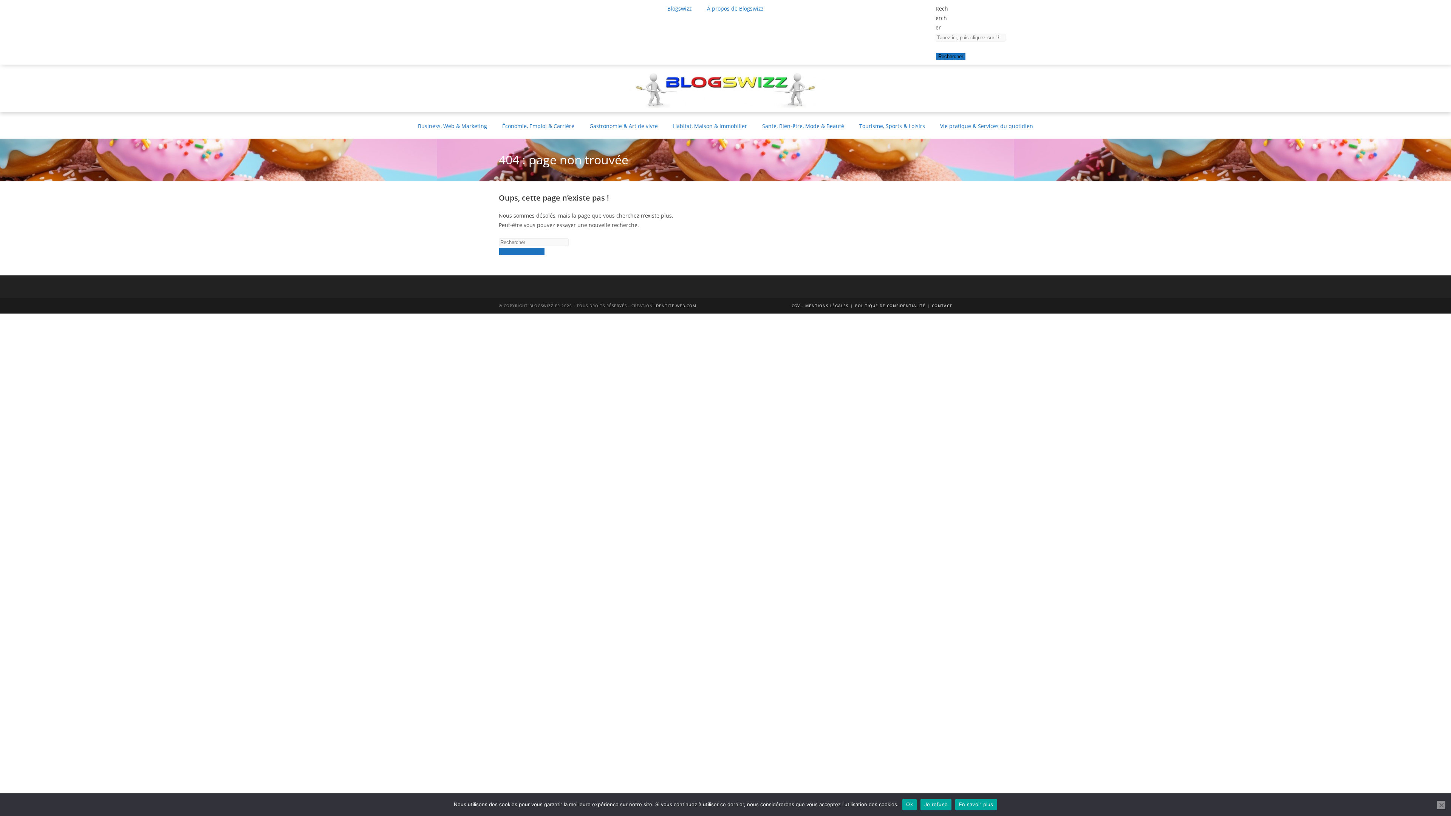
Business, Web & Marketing (452, 126)
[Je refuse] (1441, 805)
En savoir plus (976, 804)
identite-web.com (675, 305)
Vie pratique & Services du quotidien (986, 126)
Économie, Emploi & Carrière (538, 126)
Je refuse (936, 804)
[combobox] (970, 38)
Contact (942, 305)
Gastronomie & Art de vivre (623, 126)
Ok (909, 804)
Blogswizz (679, 8)
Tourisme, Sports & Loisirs (892, 126)
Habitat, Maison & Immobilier (710, 126)
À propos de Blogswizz (735, 8)
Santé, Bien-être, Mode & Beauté (803, 126)
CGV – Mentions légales (820, 305)
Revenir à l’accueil (522, 251)
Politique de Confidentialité (890, 305)
